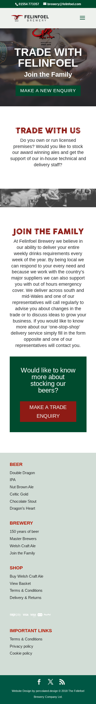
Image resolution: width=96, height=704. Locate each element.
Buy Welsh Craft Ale (26, 576)
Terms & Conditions (26, 590)
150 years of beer (24, 531)
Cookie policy (21, 653)
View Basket (20, 583)
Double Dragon (22, 473)
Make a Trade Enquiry (48, 411)
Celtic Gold (19, 494)
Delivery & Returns (25, 597)
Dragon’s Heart (22, 508)
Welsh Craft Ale (23, 546)
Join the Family (22, 553)
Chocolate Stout (23, 501)
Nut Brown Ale (22, 487)
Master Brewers (23, 538)
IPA (13, 479)
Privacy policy (21, 646)
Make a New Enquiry (48, 90)
